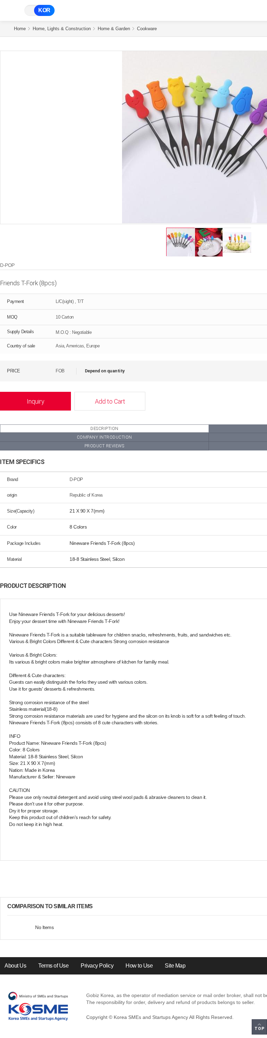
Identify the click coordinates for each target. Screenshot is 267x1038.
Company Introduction (104, 437)
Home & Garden (114, 28)
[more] (98, 906)
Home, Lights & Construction (62, 28)
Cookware (147, 28)
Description (104, 428)
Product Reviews (104, 446)
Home (20, 28)
